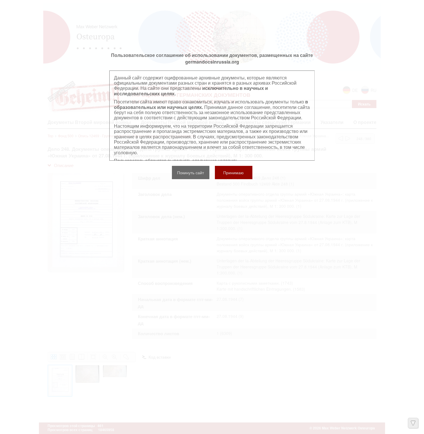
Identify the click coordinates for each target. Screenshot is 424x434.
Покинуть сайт (190, 172)
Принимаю (233, 172)
